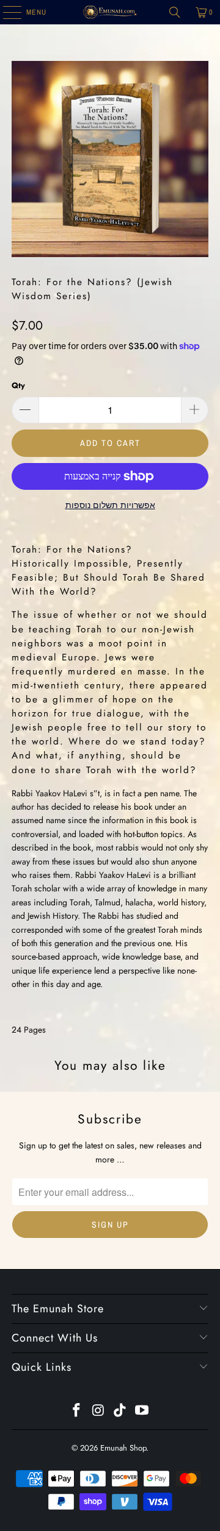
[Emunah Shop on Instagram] (98, 1411)
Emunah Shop (123, 1448)
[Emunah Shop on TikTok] (120, 1411)
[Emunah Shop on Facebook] (77, 1411)
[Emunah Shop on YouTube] (142, 1411)
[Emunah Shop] (110, 12)
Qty (18, 385)
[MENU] (6, 12)
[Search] (174, 12)
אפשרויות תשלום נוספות (110, 505)
